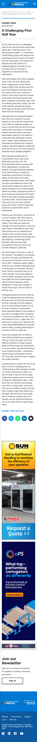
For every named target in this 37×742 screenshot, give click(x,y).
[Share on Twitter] (11, 418)
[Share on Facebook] (4, 418)
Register (27, 717)
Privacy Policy (16, 717)
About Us (12, 719)
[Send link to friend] (31, 418)
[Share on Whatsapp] (17, 418)
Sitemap (5, 717)
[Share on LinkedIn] (24, 418)
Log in (4, 719)
